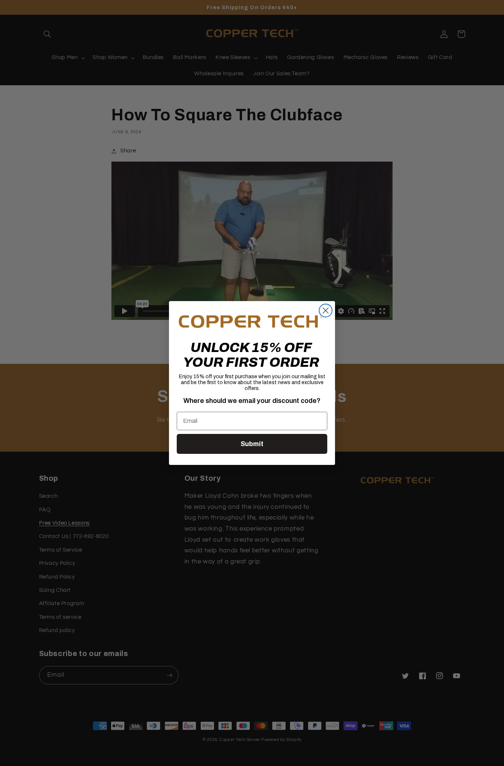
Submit (252, 444)
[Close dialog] (325, 310)
